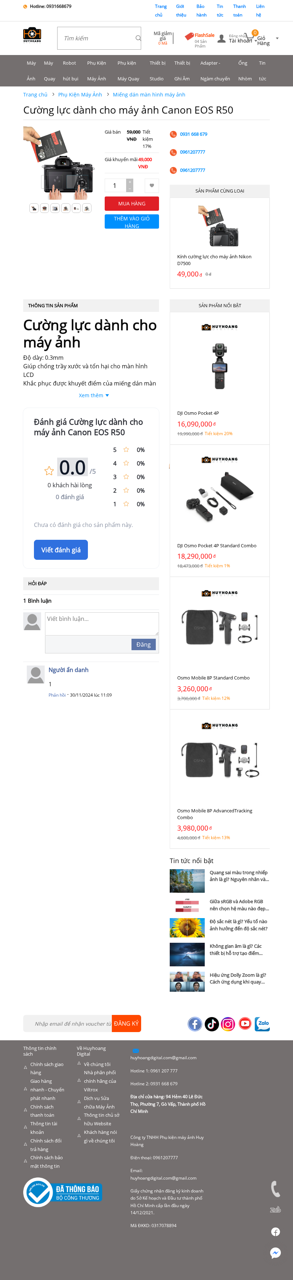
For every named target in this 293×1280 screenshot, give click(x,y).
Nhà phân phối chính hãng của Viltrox (100, 1081)
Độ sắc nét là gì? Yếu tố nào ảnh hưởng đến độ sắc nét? (239, 925)
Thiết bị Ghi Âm (182, 71)
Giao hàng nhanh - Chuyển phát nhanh (47, 1089)
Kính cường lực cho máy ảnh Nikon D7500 (214, 260)
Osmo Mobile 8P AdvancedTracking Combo (214, 814)
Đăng (143, 644)
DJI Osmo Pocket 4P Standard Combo (217, 545)
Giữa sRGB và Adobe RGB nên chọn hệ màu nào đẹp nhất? (237, 905)
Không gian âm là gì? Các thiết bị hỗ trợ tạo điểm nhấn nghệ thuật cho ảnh (237, 949)
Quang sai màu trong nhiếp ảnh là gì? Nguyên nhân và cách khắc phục (239, 876)
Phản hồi (57, 695)
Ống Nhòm (245, 71)
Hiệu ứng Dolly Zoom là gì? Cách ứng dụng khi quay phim (238, 978)
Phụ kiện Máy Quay (128, 71)
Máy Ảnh (31, 71)
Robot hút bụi (70, 71)
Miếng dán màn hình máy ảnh (149, 94)
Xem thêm (91, 395)
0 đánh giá (70, 497)
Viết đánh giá (61, 550)
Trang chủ (35, 94)
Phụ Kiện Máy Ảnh (96, 71)
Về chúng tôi (97, 1064)
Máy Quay (49, 71)
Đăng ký (126, 1023)
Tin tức (262, 71)
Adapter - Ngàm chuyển (215, 71)
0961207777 (192, 152)
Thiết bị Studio (157, 71)
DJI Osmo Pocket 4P (198, 413)
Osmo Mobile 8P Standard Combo (213, 677)
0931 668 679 (193, 134)
